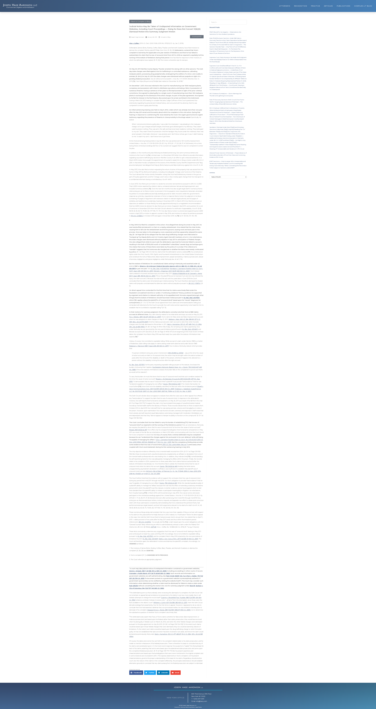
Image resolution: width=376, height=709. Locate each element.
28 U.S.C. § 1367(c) (194, 283)
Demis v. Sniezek (135, 571)
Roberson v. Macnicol (136, 346)
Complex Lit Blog (363, 6)
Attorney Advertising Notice (188, 707)
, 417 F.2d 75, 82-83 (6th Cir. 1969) (158, 573)
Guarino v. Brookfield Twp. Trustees (173, 598)
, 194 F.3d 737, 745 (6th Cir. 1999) (152, 588)
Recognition (300, 6)
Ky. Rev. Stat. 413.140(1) (190, 329)
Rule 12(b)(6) (133, 586)
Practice (315, 6)
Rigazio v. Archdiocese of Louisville (168, 379)
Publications (343, 6)
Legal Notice (198, 707)
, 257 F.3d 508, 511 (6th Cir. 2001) (187, 539)
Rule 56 (192, 586)
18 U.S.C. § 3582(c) (137, 216)
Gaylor (165, 384)
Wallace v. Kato (174, 319)
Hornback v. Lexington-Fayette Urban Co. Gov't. (186, 269)
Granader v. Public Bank (138, 573)
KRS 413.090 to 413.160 (175, 353)
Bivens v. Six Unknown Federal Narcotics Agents (157, 266)
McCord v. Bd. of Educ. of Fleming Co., (159, 471)
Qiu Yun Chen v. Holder (188, 576)
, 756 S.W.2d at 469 (174, 384)
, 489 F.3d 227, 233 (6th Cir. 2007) (150, 317)
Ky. (174, 471)
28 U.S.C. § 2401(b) (145, 522)
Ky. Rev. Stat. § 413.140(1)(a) (160, 269)
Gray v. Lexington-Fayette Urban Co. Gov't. (170, 440)
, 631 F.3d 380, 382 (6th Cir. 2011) (176, 603)
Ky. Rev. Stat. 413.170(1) (191, 298)
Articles (328, 6)
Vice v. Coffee (134, 43)
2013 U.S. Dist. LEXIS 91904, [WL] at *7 (175, 445)
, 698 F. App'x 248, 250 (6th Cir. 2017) (156, 346)
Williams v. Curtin (159, 603)
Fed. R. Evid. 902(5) (172, 576)
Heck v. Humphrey (173, 324)
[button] (197, 36)
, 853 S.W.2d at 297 (140, 430)
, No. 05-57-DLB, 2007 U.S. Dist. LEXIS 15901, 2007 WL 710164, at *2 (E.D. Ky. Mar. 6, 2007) (161, 391)
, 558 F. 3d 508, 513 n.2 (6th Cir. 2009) (154, 571)
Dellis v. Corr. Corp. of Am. (168, 539)
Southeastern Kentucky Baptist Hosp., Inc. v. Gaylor (170, 367)
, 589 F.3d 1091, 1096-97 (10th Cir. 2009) (177, 610)
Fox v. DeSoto (134, 317)
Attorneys (284, 6)
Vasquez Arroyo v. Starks (155, 610)
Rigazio (131, 430)
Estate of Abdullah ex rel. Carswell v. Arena (187, 273)
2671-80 (153, 527)
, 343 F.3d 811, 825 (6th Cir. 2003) (179, 271)
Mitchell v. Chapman (161, 271)
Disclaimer (177, 707)
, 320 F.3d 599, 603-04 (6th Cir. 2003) (162, 389)
